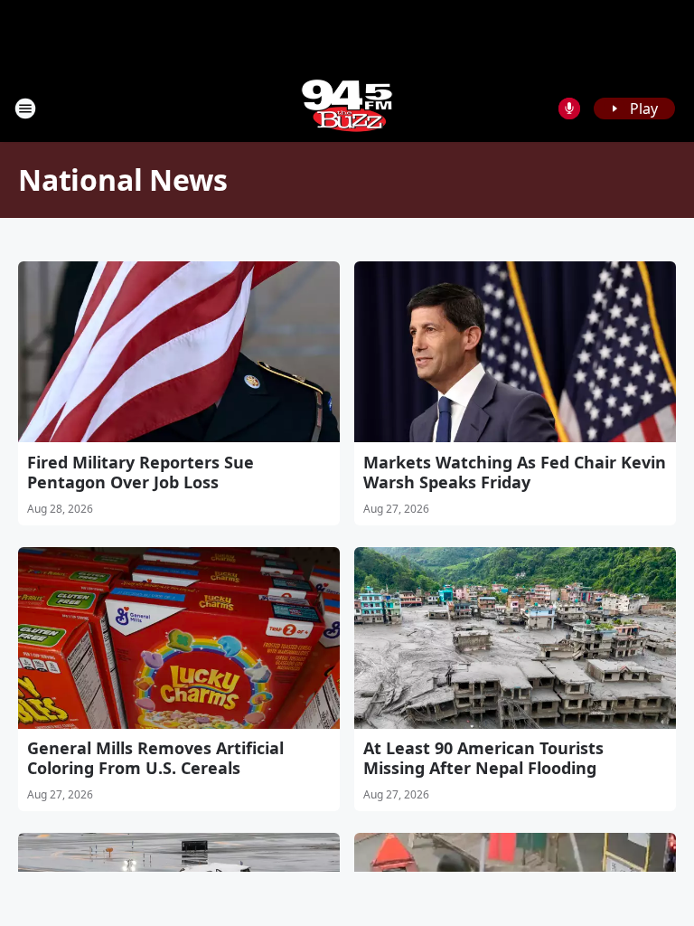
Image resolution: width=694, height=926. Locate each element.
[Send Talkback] (569, 108)
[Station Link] (347, 108)
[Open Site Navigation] (25, 108)
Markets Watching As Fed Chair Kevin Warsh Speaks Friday (514, 472)
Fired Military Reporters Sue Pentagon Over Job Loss (140, 472)
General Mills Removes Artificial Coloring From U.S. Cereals (155, 758)
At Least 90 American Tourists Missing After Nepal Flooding (483, 758)
